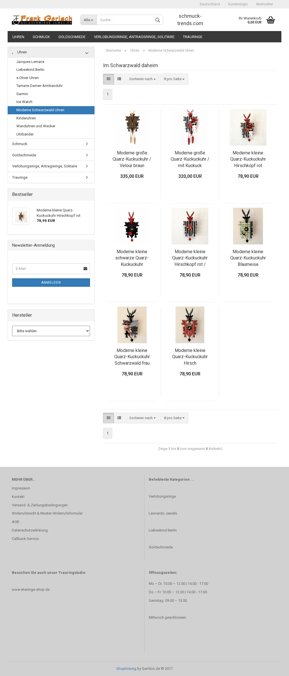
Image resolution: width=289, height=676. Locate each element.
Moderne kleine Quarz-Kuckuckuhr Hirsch (190, 357)
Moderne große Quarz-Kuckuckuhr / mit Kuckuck (190, 159)
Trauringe (192, 37)
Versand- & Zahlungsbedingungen (40, 505)
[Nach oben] (273, 667)
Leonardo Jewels (163, 513)
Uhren (18, 37)
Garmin (22, 94)
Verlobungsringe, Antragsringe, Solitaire (134, 37)
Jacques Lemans (30, 62)
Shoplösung (126, 668)
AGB (15, 522)
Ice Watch (24, 102)
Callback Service (25, 539)
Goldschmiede (72, 37)
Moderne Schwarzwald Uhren (40, 110)
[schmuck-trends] (42, 19)
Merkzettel (264, 4)
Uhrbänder (25, 134)
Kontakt (18, 497)
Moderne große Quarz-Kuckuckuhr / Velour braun (132, 159)
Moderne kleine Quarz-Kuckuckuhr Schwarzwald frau (132, 357)
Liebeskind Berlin (30, 69)
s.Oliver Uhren (27, 78)
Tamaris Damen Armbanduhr (39, 86)
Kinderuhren (26, 118)
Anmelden (51, 283)
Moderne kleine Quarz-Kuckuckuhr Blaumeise (248, 258)
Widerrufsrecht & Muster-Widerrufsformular (47, 513)
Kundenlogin (238, 4)
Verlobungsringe (162, 496)
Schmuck (41, 37)
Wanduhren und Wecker (35, 126)
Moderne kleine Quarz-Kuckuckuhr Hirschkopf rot (248, 159)
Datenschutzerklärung (30, 530)
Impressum (21, 488)
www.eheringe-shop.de (31, 589)
